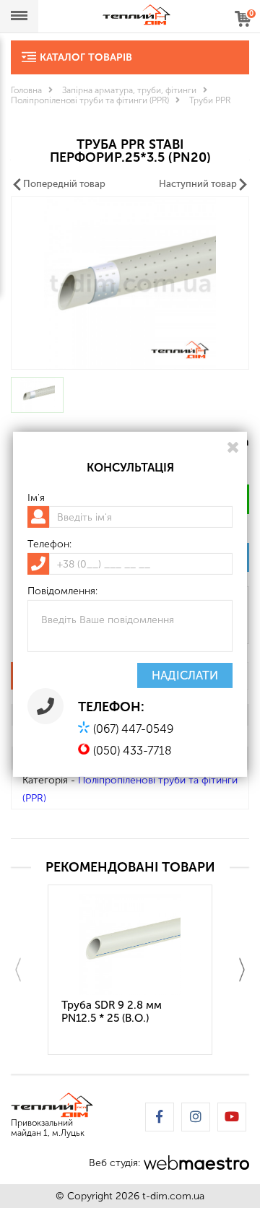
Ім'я (36, 497)
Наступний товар (198, 183)
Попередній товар (64, 183)
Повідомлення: (62, 591)
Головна (26, 90)
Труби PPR (209, 100)
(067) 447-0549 (133, 729)
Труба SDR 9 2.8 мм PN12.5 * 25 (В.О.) (111, 1012)
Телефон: (49, 544)
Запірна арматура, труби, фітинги (129, 90)
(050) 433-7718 (132, 750)
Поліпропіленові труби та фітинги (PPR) (90, 100)
